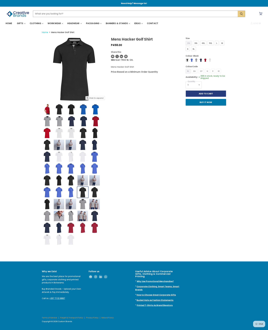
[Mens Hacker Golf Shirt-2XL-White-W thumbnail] (59, 133)
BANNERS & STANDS (117, 23)
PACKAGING (93, 23)
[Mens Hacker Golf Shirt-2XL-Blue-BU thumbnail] (83, 109)
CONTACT (152, 23)
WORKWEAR (54, 23)
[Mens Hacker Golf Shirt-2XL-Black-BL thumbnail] (59, 109)
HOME (9, 23)
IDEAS (137, 23)
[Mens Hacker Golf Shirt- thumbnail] (71, 109)
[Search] (241, 14)
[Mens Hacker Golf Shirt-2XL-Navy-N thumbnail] (71, 121)
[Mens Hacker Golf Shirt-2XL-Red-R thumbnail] (95, 121)
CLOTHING (36, 23)
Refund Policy (107, 317)
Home (45, 32)
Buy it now (206, 102)
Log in (257, 23)
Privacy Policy (92, 317)
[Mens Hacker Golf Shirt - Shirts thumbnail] (47, 109)
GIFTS (20, 23)
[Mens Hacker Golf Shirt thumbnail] (70, 168)
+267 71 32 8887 (57, 298)
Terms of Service (49, 317)
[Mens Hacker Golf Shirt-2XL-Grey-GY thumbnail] (47, 121)
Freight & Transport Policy (71, 317)
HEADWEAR (73, 23)
